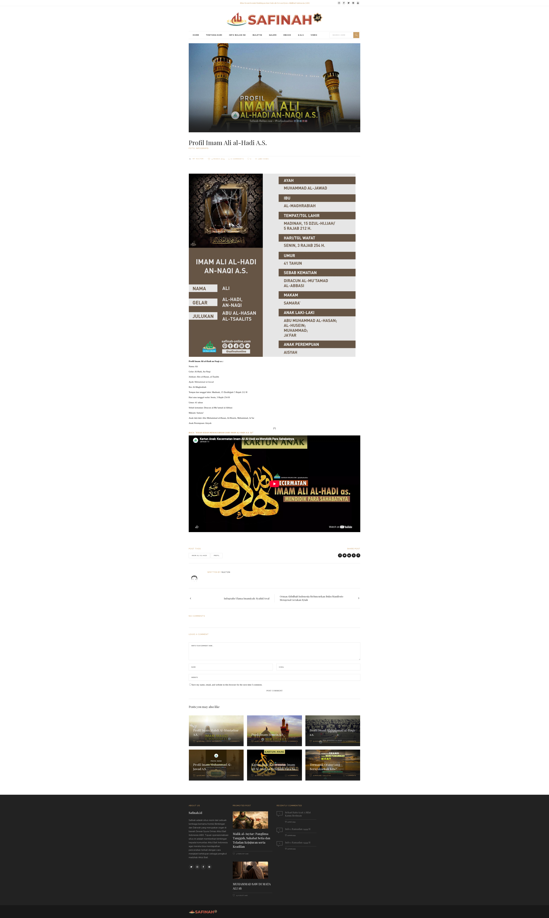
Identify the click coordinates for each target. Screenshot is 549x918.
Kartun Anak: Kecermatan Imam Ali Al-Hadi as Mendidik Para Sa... (274, 766)
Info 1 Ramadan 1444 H (297, 829)
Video (267, 775)
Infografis (202, 148)
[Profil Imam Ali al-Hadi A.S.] (196, 576)
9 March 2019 (218, 159)
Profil (216, 555)
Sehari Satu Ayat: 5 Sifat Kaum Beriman (298, 814)
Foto (192, 148)
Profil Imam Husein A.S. (267, 734)
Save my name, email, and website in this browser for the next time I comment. (227, 685)
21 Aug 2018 (317, 741)
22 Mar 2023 (291, 835)
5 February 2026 (242, 854)
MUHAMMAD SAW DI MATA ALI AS (252, 886)
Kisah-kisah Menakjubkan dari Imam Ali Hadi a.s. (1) (224, 433)
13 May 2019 (291, 822)
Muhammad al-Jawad (204, 382)
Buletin (327, 775)
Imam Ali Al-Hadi (199, 555)
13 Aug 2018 (200, 775)
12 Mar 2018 (317, 775)
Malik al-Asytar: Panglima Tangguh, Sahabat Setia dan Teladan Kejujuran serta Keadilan (251, 840)
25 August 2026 (241, 895)
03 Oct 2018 (258, 741)
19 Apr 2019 (200, 741)
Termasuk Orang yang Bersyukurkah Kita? (325, 766)
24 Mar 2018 (258, 775)
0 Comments (237, 159)
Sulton (200, 159)
